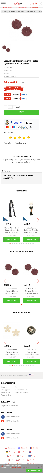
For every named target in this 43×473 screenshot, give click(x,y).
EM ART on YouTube (12, 421)
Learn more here (16, 467)
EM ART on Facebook (13, 417)
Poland (21, 460)
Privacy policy (5, 390)
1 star (10, 137)
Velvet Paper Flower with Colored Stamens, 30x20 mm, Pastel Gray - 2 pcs (31, 352)
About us (4, 387)
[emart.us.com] (14, 4)
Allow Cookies (34, 470)
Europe (33, 456)
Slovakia (32, 460)
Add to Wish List (11, 76)
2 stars (15, 137)
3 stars (19, 137)
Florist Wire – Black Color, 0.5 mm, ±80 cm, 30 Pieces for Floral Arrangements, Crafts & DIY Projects (11, 230)
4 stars (24, 137)
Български (11, 448)
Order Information (21, 390)
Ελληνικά (24, 448)
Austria (23, 452)
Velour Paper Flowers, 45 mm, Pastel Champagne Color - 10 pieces (12, 352)
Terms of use (5, 392)
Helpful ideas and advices (10, 406)
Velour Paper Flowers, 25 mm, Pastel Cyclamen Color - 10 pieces (11, 291)
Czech (12, 456)
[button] (9, 243)
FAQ (16, 387)
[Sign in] (33, 3)
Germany (12, 452)
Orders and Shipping (22, 392)
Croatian (34, 452)
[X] (2, 466)
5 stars (28, 137)
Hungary (22, 456)
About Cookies (6, 395)
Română (35, 448)
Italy (12, 460)
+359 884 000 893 (33, 7)
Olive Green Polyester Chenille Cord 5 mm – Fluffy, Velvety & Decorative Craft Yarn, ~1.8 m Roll (31, 230)
